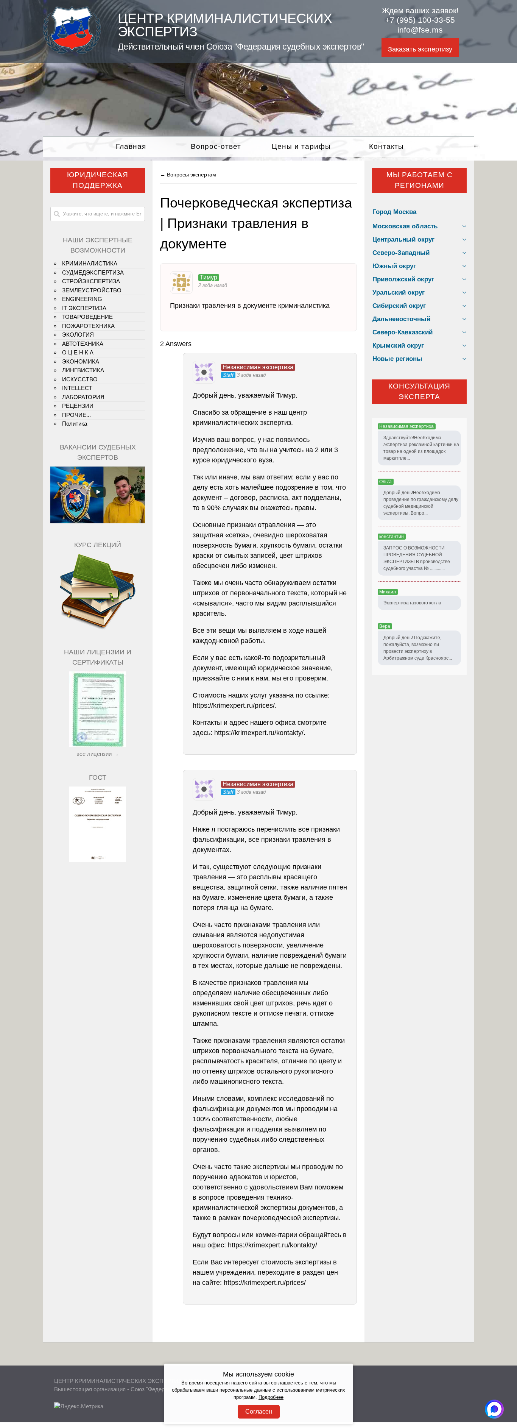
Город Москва (394, 211)
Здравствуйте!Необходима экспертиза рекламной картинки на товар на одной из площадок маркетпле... (421, 448)
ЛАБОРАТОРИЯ (83, 397)
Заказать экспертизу (420, 49)
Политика (74, 423)
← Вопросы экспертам (188, 175)
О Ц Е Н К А (77, 352)
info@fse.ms (420, 29)
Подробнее (270, 1397)
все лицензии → (97, 754)
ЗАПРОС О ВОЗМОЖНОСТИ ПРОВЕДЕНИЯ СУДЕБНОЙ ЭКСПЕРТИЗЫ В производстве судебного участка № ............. (416, 558)
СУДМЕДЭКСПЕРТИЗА (93, 272)
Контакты (386, 146)
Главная (131, 146)
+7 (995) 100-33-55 (420, 20)
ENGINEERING (82, 299)
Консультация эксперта (419, 391)
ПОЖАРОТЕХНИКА (88, 326)
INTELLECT (77, 388)
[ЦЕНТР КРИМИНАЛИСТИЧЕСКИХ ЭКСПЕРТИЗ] (72, 52)
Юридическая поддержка (97, 180)
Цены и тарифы (301, 146)
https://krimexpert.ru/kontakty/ (259, 733)
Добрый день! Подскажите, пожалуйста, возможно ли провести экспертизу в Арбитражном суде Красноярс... (417, 648)
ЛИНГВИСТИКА (83, 370)
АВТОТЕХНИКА (82, 343)
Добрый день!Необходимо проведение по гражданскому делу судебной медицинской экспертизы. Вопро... (420, 503)
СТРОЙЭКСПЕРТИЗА (91, 281)
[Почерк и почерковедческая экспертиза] (97, 628)
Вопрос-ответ (216, 146)
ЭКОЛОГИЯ (78, 334)
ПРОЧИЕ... (76, 415)
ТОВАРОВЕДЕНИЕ (87, 317)
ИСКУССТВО (80, 379)
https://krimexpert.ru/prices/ (234, 705)
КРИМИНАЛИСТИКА (89, 263)
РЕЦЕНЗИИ (77, 406)
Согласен (258, 1411)
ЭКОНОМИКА (80, 361)
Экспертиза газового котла (412, 603)
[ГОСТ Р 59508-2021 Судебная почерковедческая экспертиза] (97, 860)
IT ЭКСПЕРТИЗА (84, 308)
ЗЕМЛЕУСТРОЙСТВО (91, 290)
